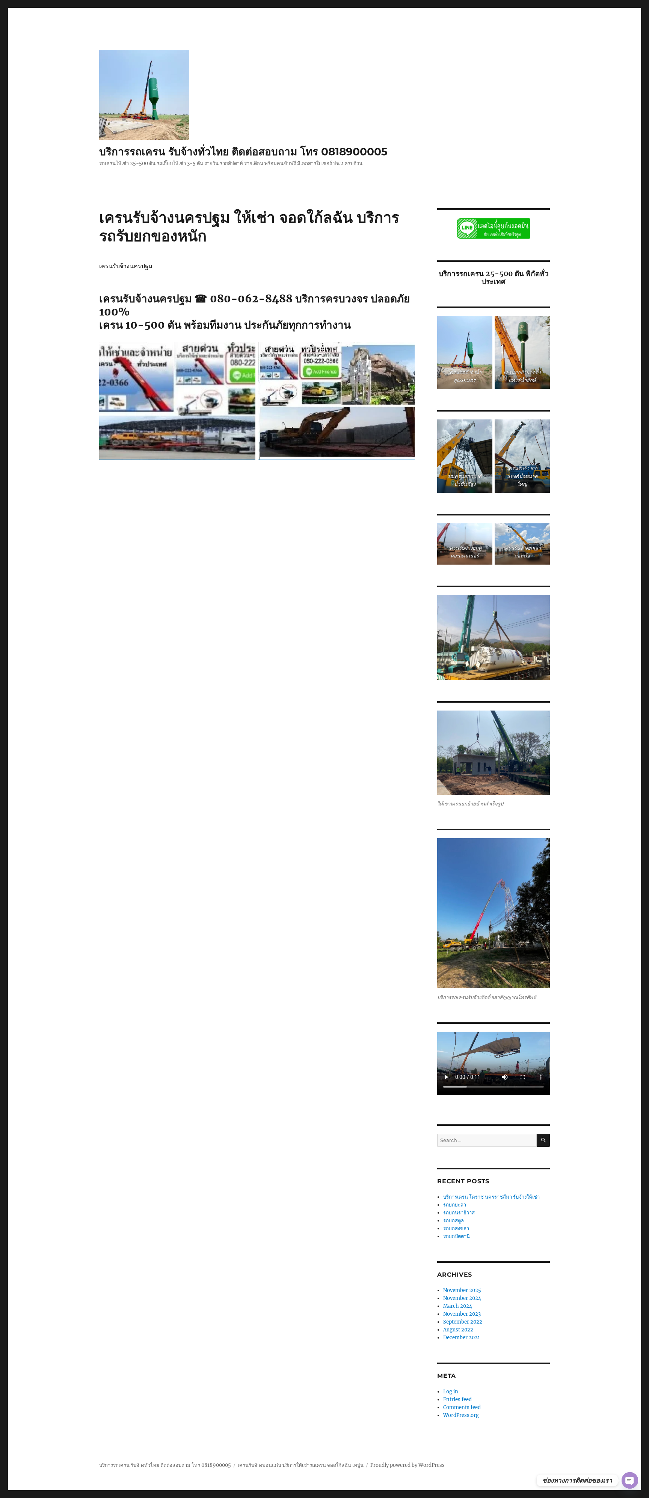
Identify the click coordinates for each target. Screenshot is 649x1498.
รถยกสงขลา (456, 1228)
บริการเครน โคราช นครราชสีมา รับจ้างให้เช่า (491, 1197)
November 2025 (462, 1290)
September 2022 (462, 1322)
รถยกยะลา (454, 1205)
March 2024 (457, 1306)
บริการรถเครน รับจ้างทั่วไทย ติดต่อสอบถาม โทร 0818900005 (243, 151)
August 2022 (458, 1330)
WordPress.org (461, 1415)
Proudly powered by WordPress (407, 1465)
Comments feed (462, 1407)
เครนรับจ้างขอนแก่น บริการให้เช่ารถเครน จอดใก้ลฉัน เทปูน (301, 1465)
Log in (450, 1391)
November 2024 (462, 1298)
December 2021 (461, 1337)
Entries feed (457, 1399)
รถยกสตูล (454, 1220)
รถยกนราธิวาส (459, 1213)
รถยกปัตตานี (456, 1236)
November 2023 (462, 1314)
